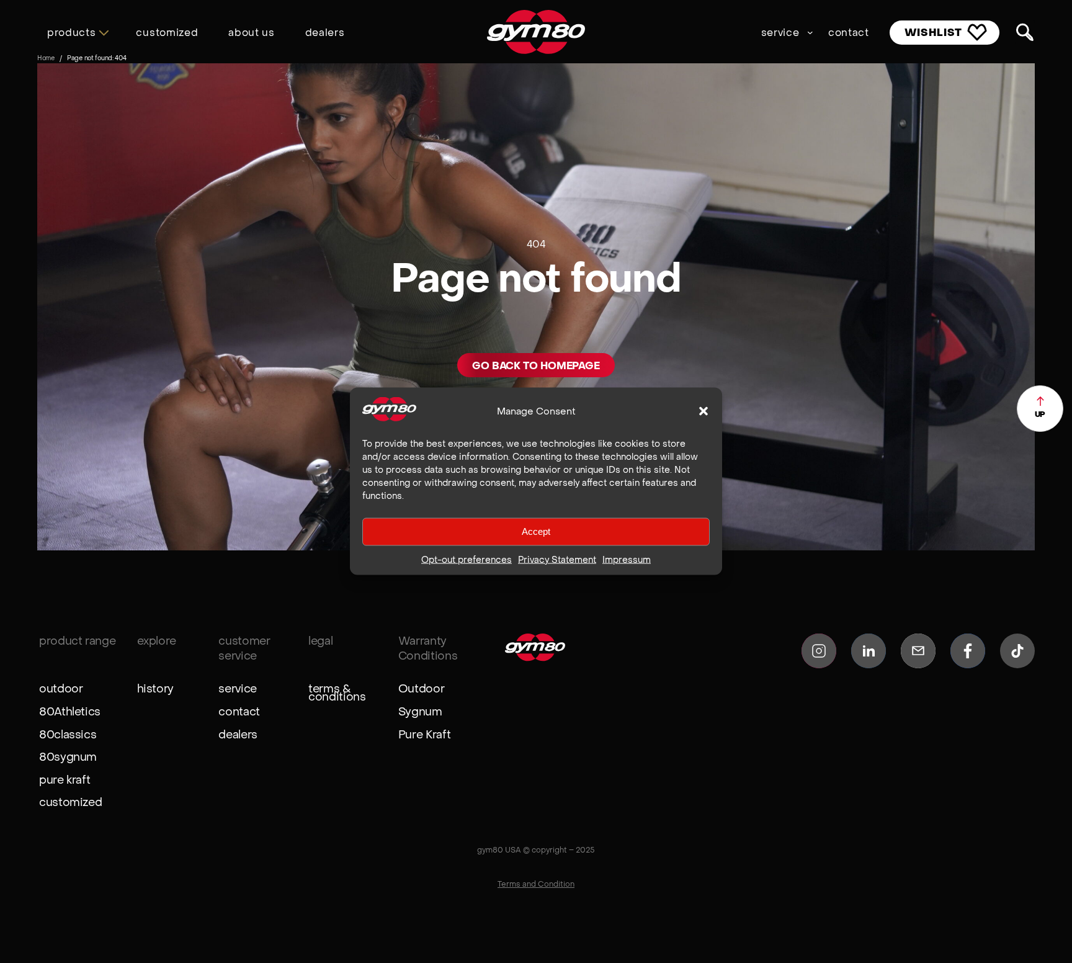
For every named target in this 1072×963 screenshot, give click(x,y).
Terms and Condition (536, 884)
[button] (703, 411)
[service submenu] (810, 32)
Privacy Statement (557, 559)
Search (1025, 33)
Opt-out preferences (466, 559)
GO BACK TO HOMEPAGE (536, 365)
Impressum (626, 559)
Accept (536, 531)
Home (46, 57)
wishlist (933, 32)
